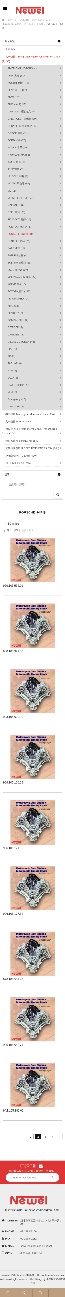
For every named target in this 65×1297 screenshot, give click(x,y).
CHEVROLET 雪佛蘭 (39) (22, 118)
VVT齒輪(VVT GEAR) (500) (21, 455)
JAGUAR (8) (15, 363)
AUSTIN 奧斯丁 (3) (18, 82)
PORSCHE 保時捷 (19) (21, 233)
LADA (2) (13, 377)
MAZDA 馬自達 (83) (19, 183)
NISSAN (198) (16, 205)
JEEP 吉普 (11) (16, 169)
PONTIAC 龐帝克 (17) (20, 226)
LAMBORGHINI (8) (18, 385)
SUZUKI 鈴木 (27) (18, 269)
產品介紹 (12, 20)
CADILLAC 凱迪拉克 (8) (21, 111)
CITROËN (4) (15, 327)
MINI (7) (12, 392)
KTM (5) (12, 370)
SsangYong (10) (17, 399)
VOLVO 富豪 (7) (17, 284)
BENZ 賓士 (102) (17, 90)
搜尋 (7, 474)
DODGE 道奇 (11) (18, 133)
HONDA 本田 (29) (18, 147)
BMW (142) (14, 97)
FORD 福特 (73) (17, 140)
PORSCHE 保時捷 (33, 24)
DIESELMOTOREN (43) (21, 341)
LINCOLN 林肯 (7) (18, 176)
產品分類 (10, 41)
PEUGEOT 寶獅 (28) (19, 219)
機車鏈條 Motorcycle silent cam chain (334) (30, 414)
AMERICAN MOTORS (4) (22, 68)
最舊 (31, 530)
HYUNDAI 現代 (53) (19, 154)
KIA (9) (11, 356)
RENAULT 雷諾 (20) (19, 241)
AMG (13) (13, 305)
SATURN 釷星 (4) (17, 255)
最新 (23, 530)
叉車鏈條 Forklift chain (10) (20, 421)
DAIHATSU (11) (16, 406)
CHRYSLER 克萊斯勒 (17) (22, 126)
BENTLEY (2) (15, 313)
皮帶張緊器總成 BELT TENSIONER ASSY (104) (32, 448)
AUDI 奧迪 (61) (16, 75)
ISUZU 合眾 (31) (17, 161)
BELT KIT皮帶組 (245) (18, 462)
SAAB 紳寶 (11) (16, 248)
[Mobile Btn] (5, 6)
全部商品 (10, 49)
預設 (16, 530)
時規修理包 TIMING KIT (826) (22, 440)
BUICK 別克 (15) (17, 104)
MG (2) (12, 190)
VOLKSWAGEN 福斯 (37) (22, 277)
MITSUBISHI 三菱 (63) (20, 197)
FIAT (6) (12, 349)
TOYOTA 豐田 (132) (19, 291)
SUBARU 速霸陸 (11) (19, 262)
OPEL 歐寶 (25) (16, 212)
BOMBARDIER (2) (18, 320)
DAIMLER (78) (16, 334)
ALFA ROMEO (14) (18, 298)
